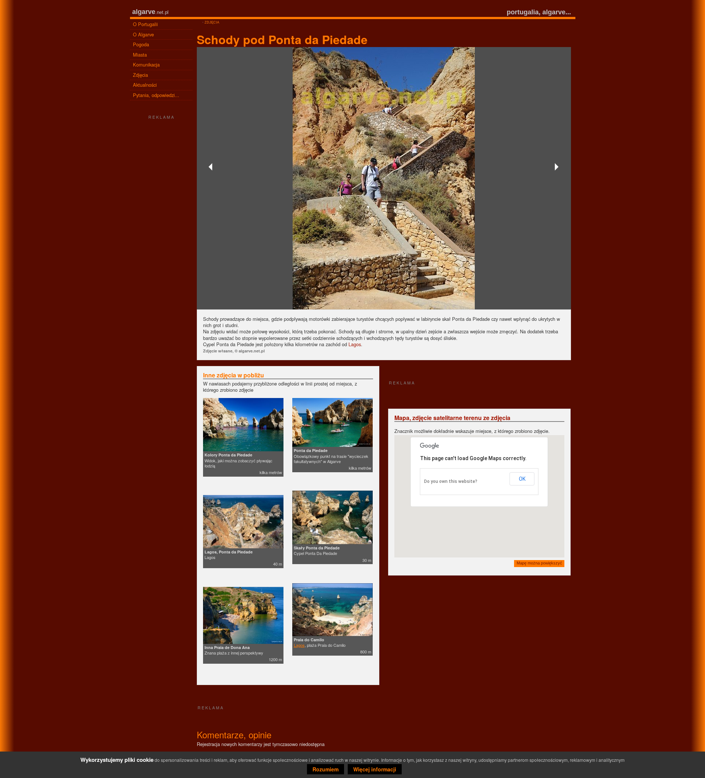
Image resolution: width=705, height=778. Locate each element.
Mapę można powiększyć (539, 563)
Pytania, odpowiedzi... (156, 95)
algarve (143, 11)
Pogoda (141, 44)
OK (522, 479)
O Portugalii (145, 24)
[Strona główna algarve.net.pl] (199, 22)
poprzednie (211, 167)
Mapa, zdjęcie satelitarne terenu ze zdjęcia (452, 417)
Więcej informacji (374, 769)
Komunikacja (146, 64)
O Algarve (143, 34)
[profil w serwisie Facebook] (161, 373)
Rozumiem (325, 769)
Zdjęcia (140, 74)
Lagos (354, 344)
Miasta (140, 54)
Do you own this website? (450, 481)
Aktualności (145, 84)
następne (556, 167)
